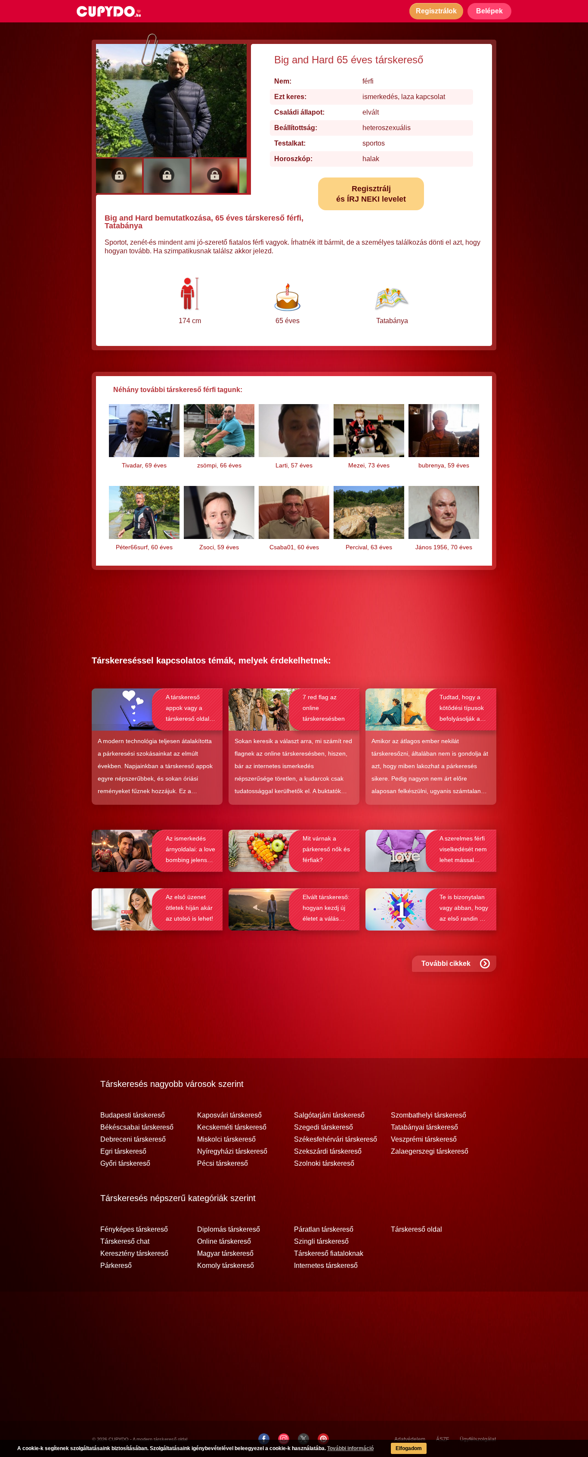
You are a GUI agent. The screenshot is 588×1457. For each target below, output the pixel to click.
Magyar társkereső (225, 1253)
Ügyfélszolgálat (478, 1439)
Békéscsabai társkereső (136, 1127)
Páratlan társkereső (323, 1229)
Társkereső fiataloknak (328, 1253)
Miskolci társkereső (226, 1139)
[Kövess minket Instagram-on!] (283, 1439)
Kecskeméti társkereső (231, 1127)
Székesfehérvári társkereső (335, 1139)
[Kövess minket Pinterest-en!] (323, 1439)
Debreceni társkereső (133, 1139)
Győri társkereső (125, 1163)
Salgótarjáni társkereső (329, 1115)
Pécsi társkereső (222, 1163)
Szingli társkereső (321, 1241)
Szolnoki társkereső (324, 1163)
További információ (350, 1448)
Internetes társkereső (326, 1265)
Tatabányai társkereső (424, 1127)
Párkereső (116, 1265)
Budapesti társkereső (132, 1115)
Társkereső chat (124, 1241)
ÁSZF (442, 1439)
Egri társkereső (123, 1151)
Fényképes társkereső (134, 1229)
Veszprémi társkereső (424, 1139)
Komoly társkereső (225, 1265)
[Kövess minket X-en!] (303, 1439)
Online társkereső (224, 1241)
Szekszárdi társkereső (328, 1151)
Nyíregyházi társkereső (232, 1151)
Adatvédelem (409, 1439)
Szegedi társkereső (323, 1127)
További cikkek (445, 963)
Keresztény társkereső (134, 1253)
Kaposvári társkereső (229, 1115)
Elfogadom (409, 1448)
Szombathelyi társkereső (428, 1115)
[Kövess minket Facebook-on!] (263, 1439)
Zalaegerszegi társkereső (429, 1151)
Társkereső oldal (416, 1229)
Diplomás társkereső (228, 1229)
